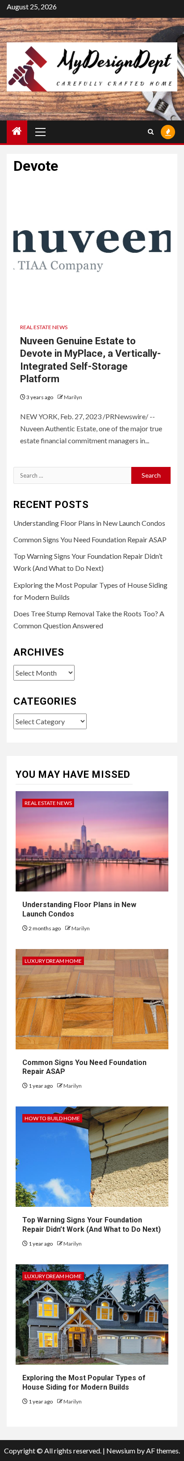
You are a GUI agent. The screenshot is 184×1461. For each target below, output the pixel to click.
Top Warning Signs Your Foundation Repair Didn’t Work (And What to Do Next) (91, 1225)
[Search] (150, 131)
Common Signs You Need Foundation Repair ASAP (90, 539)
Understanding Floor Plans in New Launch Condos (89, 523)
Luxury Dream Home (53, 960)
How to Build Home (52, 1118)
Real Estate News (43, 327)
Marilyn (73, 397)
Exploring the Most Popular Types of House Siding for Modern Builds (84, 1382)
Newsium (120, 1450)
